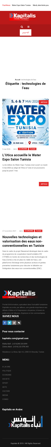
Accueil (17, 79)
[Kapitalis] (25, 16)
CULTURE (6, 391)
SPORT (5, 383)
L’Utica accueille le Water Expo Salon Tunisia (21, 157)
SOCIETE (5, 379)
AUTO (4, 387)
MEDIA (5, 395)
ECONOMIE (23, 149)
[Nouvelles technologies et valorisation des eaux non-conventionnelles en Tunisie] (25, 203)
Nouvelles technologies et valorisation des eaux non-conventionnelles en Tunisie (23, 241)
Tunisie (32, 149)
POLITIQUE (6, 370)
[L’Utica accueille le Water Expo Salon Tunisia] (25, 122)
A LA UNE (6, 366)
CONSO (5, 399)
